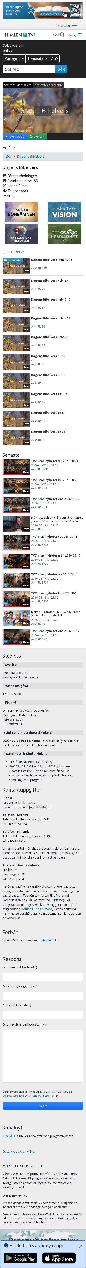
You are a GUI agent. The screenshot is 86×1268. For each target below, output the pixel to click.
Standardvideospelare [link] (17, 85)
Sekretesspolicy (12, 1095)
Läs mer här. (49, 940)
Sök (61, 69)
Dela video (16, 137)
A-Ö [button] (54, 58)
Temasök (35, 58)
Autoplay (16, 252)
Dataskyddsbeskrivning (18, 1151)
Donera (38, 137)
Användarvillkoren (39, 1095)
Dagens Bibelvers (30, 156)
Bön (9, 156)
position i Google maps (36, 909)
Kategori (12, 58)
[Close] (81, 1246)
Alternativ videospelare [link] (49, 85)
